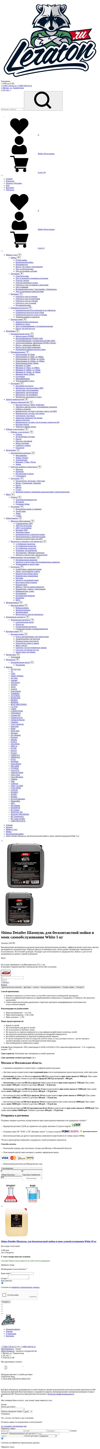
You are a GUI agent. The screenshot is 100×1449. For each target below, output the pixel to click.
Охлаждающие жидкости (26, 627)
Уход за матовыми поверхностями (30, 291)
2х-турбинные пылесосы (26, 546)
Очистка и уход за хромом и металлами (32, 285)
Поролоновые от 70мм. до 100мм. (30, 357)
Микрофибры (21, 455)
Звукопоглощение (23, 610)
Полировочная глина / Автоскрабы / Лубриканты (36, 289)
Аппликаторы (21, 460)
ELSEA (14, 742)
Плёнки (19, 434)
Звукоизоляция (22, 612)
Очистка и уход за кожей (26, 303)
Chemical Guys (17, 718)
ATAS (13, 687)
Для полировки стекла (25, 381)
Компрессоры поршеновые (27, 576)
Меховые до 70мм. (23, 365)
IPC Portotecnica (17, 816)
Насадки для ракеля (24, 441)
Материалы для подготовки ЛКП (29, 388)
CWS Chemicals (17, 724)
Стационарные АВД (24, 523)
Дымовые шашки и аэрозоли (28, 317)
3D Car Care (16, 669)
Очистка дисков (22, 280)
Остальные (20, 376)
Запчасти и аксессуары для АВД (29, 539)
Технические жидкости (15, 617)
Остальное (15, 383)
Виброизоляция (22, 608)
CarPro (13, 709)
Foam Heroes (16, 764)
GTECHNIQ (16, 788)
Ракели (18, 439)
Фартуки (19, 469)
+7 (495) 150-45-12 (9, 86)
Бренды (9, 667)
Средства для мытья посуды (27, 650)
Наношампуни (22, 264)
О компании (11, 1334)
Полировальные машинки (26, 560)
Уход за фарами (22, 287)
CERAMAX (16, 713)
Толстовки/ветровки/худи (26, 500)
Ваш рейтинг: (6, 1281)
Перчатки (20, 471)
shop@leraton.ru (7, 1349)
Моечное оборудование (20, 521)
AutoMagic (15, 693)
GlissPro (14, 779)
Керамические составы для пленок (30, 413)
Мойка (13, 258)
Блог (8, 185)
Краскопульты (21, 585)
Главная (9, 179)
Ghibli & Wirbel (17, 773)
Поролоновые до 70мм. (25, 354)
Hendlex (14, 797)
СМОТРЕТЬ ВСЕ (18, 821)
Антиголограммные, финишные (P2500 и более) (36, 343)
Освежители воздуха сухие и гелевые (31, 315)
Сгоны (18, 490)
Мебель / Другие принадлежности (30, 587)
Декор (18, 513)
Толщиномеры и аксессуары (27, 564)
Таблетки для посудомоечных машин (31, 648)
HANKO (14, 792)
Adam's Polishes (17, 676)
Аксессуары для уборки (25, 652)
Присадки (20, 624)
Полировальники (18, 352)
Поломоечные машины (25, 596)
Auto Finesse (16, 691)
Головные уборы (23, 504)
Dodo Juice (15, 731)
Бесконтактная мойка (24, 262)
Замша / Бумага (22, 458)
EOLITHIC (15, 744)
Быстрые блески (22, 424)
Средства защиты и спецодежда (24, 467)
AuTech (14, 689)
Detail (13, 729)
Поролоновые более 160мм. (27, 363)
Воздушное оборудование (26, 582)
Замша (18, 464)
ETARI (13, 748)
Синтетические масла (25, 622)
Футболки (20, 502)
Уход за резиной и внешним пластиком (32, 278)
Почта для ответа (8, 1407)
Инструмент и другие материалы (29, 614)
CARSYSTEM (17, 711)
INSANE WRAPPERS (20, 814)
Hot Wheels (15, 805)
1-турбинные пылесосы (25, 544)
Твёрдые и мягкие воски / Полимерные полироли (36, 407)
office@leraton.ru (8, 1351)
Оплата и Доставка (14, 183)
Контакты (10, 188)
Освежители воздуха (19, 308)
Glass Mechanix (17, 777)
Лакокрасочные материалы (27, 322)
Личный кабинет (13, 1329)
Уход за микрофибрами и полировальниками (34, 326)
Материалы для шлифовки (27, 395)
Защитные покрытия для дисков (29, 418)
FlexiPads (14, 762)
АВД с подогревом (23, 528)
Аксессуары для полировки (27, 390)
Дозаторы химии (23, 532)
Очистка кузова (22, 276)
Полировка (11, 331)
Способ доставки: (31, 1436)
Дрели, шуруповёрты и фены (28, 571)
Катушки (19, 578)
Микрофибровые (23, 379)
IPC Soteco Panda (18, 819)
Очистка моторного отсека (27, 283)
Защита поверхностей (15, 399)
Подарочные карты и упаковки (28, 509)
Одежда (14, 497)
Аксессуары (21, 511)
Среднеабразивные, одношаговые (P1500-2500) (35, 341)
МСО (18, 600)
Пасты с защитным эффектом (28, 345)
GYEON (14, 790)
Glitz (13, 781)
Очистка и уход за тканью (26, 296)
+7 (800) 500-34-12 (24, 86)
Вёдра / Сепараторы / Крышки (28, 483)
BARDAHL (15, 698)
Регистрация (49, 154)
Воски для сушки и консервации (29, 267)
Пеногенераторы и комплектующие (30, 537)
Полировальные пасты (20, 334)
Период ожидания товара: (12, 1411)
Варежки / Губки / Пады (26, 462)
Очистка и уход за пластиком (28, 299)
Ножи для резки (22, 443)
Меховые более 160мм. (25, 374)
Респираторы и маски (25, 474)
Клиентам (10, 181)
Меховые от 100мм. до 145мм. (28, 370)
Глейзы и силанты (23, 409)
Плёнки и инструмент (15, 429)
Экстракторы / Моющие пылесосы (30, 553)
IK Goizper (15, 810)
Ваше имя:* (6, 1273)
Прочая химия (17, 319)
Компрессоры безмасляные (27, 574)
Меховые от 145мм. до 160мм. (28, 372)
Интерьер (15, 294)
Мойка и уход (11, 255)
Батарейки (20, 598)
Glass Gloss (15, 775)
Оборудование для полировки (23, 557)
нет (25, 1426)
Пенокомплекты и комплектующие (30, 534)
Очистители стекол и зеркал (27, 643)
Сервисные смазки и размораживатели (32, 629)
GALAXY (15, 770)
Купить (4, 985)
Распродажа (11, 655)
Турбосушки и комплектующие (29, 569)
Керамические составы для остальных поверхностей (37, 422)
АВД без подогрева (24, 526)
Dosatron (14, 733)
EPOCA (14, 746)
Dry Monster (16, 735)
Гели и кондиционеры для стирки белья (32, 637)
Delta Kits (15, 726)
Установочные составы (25, 437)
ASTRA (14, 685)
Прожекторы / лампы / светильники (30, 589)
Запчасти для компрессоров (27, 580)
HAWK (14, 794)
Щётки (18, 487)
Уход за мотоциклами (24, 269)
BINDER (14, 702)
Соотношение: (7, 1168)
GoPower (14, 783)
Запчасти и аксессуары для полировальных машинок (38, 562)
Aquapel (14, 680)
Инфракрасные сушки (25, 591)
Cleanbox (14, 722)
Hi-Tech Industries (18, 799)
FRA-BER (15, 766)
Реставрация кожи (23, 305)
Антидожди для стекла (25, 416)
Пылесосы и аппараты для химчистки (26, 541)
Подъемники (21, 593)
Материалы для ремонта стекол (29, 397)
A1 (12, 671)
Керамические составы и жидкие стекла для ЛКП (36, 411)
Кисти (18, 485)
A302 (13, 674)
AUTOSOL (15, 696)
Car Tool (14, 707)
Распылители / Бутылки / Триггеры (30, 481)
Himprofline (15, 801)
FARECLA (15, 755)
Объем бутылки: (8, 1175)
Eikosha (14, 740)
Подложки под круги (24, 386)
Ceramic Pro (15, 715)
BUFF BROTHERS (19, 704)
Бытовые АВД (22, 530)
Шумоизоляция (12, 603)
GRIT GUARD (17, 786)
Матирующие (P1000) (25, 336)
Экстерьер (15, 274)
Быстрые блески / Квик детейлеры (30, 405)
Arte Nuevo (15, 682)
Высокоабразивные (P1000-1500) (29, 338)
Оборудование (12, 518)
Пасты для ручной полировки (28, 347)
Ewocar (14, 753)
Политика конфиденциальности (60, 1394)
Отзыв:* (4, 1278)
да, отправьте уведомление (12, 1426)
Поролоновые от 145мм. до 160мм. (30, 361)
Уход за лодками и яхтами (26, 271)
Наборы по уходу (23, 324)
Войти (41, 154)
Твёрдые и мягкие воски (26, 427)
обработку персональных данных (25, 1287)
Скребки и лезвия (23, 445)
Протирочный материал (21, 453)
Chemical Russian (18, 720)
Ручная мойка (21, 260)
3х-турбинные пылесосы (26, 548)
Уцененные (15, 657)
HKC (13, 803)
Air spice (14, 678)
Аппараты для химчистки (26, 550)
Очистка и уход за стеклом (27, 301)
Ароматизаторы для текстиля (28, 639)
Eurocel (14, 751)
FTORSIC (15, 768)
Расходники (11, 450)
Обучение (10, 190)
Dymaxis (14, 737)
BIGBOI (14, 700)
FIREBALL (15, 757)
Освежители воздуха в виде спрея (30, 312)
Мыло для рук (21, 645)
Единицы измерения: (31, 1175)
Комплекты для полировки (27, 392)
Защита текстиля (23, 420)
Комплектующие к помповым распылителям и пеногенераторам (42, 492)
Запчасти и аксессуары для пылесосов (31, 555)
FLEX (13, 759)
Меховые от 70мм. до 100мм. (28, 368)
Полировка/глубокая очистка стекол (31, 349)
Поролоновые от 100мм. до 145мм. (30, 359)
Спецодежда (21, 476)
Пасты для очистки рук (25, 328)
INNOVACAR (17, 812)
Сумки (18, 516)
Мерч (8, 494)
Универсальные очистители (27, 641)
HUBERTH (15, 808)
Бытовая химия (12, 631)
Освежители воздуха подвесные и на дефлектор (36, 310)
